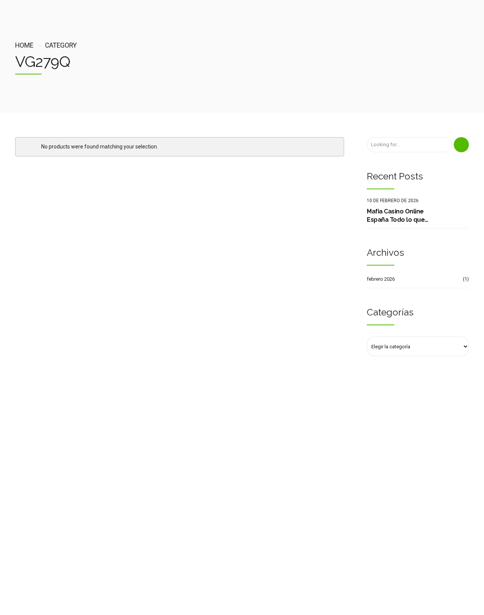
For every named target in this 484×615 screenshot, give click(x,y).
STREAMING (145, 493)
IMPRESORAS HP (150, 482)
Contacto (25, 504)
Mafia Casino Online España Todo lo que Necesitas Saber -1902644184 (396, 216)
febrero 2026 (381, 279)
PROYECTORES (148, 504)
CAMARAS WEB (149, 515)
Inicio (21, 482)
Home (24, 45)
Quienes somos (32, 493)
